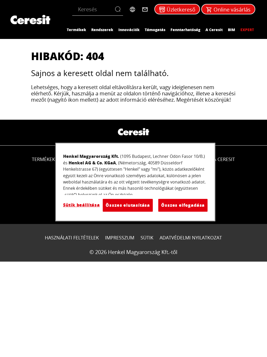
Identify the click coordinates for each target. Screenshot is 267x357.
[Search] (119, 9)
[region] (135, 182)
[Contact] (145, 9)
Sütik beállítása (81, 205)
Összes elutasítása (128, 205)
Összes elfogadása (183, 205)
